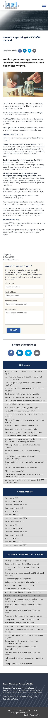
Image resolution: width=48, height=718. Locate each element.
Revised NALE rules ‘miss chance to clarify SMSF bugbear (24, 636)
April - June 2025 (11, 511)
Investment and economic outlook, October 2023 (23, 605)
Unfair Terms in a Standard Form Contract (22, 626)
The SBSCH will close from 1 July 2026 (20, 411)
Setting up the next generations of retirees (22, 582)
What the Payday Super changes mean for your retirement (25, 421)
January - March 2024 (14, 528)
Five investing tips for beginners (18, 579)
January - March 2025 (14, 515)
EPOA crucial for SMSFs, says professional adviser (22, 568)
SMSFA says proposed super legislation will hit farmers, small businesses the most (24, 600)
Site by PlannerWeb (32, 715)
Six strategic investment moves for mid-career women (24, 463)
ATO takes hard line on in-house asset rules (23, 592)
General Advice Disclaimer (14, 697)
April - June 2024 (11, 525)
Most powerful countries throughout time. (22, 619)
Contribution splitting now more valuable (22, 394)
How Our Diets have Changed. (17, 404)
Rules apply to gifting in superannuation (21, 429)
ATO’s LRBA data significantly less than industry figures (24, 372)
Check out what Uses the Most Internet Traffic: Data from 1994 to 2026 (23, 475)
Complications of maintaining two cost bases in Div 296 (24, 415)
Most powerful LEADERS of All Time (18, 664)
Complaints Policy (10, 699)
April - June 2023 (11, 538)
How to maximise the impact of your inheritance (25, 401)
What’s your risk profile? (14, 471)
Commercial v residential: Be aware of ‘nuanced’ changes (20, 457)
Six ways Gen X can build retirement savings (23, 397)
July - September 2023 (14, 535)
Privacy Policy (31, 697)
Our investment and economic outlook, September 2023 (21, 648)
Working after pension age (16, 560)
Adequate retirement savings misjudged (22, 407)
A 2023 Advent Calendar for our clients (20, 585)
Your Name (9, 283)
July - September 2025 (14, 508)
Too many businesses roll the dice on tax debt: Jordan (24, 630)
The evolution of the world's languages (21, 436)
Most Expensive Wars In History (17, 589)
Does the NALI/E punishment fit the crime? (22, 564)
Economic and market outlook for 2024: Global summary (24, 574)
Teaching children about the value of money (23, 616)
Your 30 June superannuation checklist (21, 468)
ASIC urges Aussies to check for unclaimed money (22, 446)
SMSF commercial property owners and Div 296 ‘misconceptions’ (24, 481)
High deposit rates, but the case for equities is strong (24, 659)
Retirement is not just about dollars (19, 623)
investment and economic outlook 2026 (21, 426)
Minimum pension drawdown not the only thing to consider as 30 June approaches (24, 440)
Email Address (10, 292)
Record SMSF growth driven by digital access (23, 432)
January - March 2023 (14, 542)
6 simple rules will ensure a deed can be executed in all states (21, 642)
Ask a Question (11, 309)
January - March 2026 (14, 501)
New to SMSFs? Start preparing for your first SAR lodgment (24, 389)
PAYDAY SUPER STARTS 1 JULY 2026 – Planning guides (22, 451)
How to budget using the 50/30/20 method (22, 595)
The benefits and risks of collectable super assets (22, 611)
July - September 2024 (14, 521)
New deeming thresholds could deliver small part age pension (23, 378)
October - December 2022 (16, 545)
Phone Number (11, 301)
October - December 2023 (16, 532)
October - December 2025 (16, 505)
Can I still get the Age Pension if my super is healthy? (23, 383)
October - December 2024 (16, 518)
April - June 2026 (11, 498)
